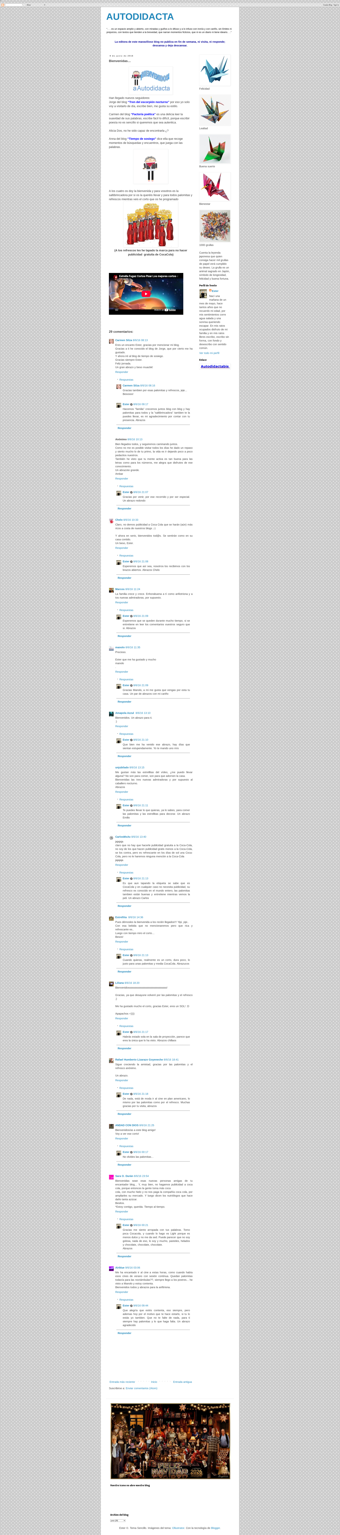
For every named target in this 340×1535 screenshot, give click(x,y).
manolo (120, 647)
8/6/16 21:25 (146, 1125)
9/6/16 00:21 (140, 1225)
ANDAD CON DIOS (127, 1125)
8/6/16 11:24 (132, 589)
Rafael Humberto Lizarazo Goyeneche (139, 1059)
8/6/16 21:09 (140, 615)
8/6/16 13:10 (143, 712)
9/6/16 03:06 (132, 1267)
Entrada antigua (182, 1381)
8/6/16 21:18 (140, 1093)
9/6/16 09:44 (140, 1305)
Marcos (120, 589)
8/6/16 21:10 (140, 739)
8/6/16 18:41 (171, 1059)
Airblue (119, 1267)
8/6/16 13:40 (138, 836)
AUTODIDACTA (140, 16)
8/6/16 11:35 (133, 647)
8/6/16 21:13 (140, 878)
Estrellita (121, 917)
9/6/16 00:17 (140, 1152)
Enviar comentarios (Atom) (141, 1388)
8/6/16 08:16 (147, 385)
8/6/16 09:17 (140, 404)
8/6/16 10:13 (135, 439)
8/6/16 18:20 (132, 982)
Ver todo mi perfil (209, 353)
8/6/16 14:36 (135, 917)
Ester (126, 404)
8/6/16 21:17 (140, 1031)
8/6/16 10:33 (130, 519)
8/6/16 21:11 (140, 805)
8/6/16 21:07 (140, 492)
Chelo (119, 519)
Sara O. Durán (124, 1176)
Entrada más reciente (122, 1381)
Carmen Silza (123, 340)
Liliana (119, 982)
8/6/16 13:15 (136, 767)
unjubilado (122, 767)
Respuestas (126, 379)
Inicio (154, 1381)
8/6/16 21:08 (140, 561)
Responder (121, 372)
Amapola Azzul (125, 712)
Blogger (215, 1528)
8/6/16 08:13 (140, 340)
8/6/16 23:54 (141, 1176)
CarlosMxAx (123, 836)
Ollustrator (178, 1528)
